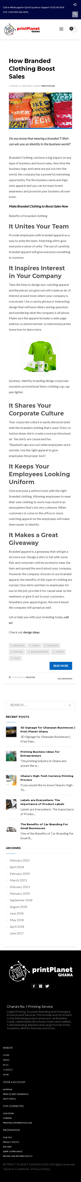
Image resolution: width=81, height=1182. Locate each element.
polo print (52, 645)
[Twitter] (47, 986)
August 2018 (18, 906)
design (35, 645)
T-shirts (60, 652)
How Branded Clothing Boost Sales (32, 68)
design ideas (31, 632)
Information (11, 1130)
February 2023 (20, 887)
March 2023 (18, 880)
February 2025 (20, 860)
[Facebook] (34, 986)
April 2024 (17, 867)
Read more (60, 665)
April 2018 (17, 926)
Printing (30, 677)
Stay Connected (13, 1106)
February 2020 (20, 893)
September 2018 (21, 900)
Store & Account (14, 1082)
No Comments (65, 678)
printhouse (48, 86)
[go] (70, 705)
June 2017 (17, 933)
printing (18, 652)
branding (19, 645)
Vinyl (17, 658)
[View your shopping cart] (73, 29)
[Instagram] (40, 986)
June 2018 (17, 913)
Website (8, 1048)
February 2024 (20, 873)
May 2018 (17, 920)
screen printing (39, 652)
